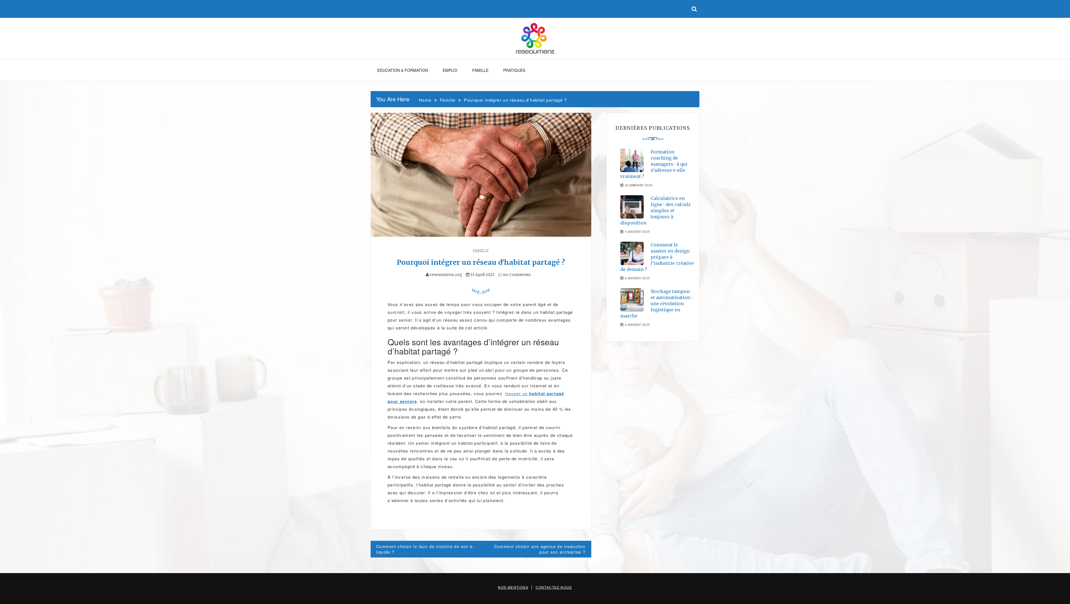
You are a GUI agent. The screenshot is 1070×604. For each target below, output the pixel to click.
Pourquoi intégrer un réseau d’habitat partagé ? (481, 262)
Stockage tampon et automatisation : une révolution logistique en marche (656, 303)
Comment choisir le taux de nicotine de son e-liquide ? (425, 549)
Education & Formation (402, 70)
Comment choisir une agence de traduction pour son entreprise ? (540, 549)
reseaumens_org (446, 274)
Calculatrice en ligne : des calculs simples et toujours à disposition (655, 210)
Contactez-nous (554, 587)
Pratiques (514, 70)
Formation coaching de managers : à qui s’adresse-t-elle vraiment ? (653, 164)
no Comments (516, 274)
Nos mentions (513, 587)
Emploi (450, 70)
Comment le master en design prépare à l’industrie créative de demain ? (657, 257)
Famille (480, 70)
